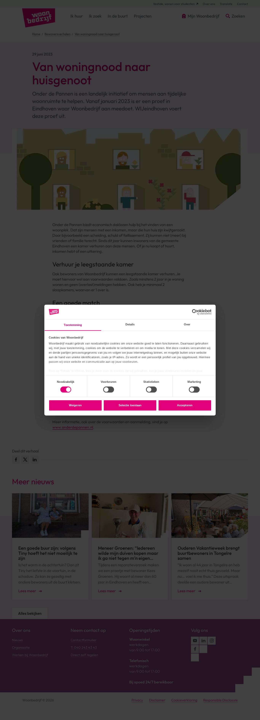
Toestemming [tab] (73, 325)
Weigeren (75, 405)
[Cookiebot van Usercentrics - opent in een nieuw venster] (194, 312)
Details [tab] (130, 324)
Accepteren (184, 405)
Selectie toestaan (130, 405)
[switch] (108, 389)
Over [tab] (187, 324)
